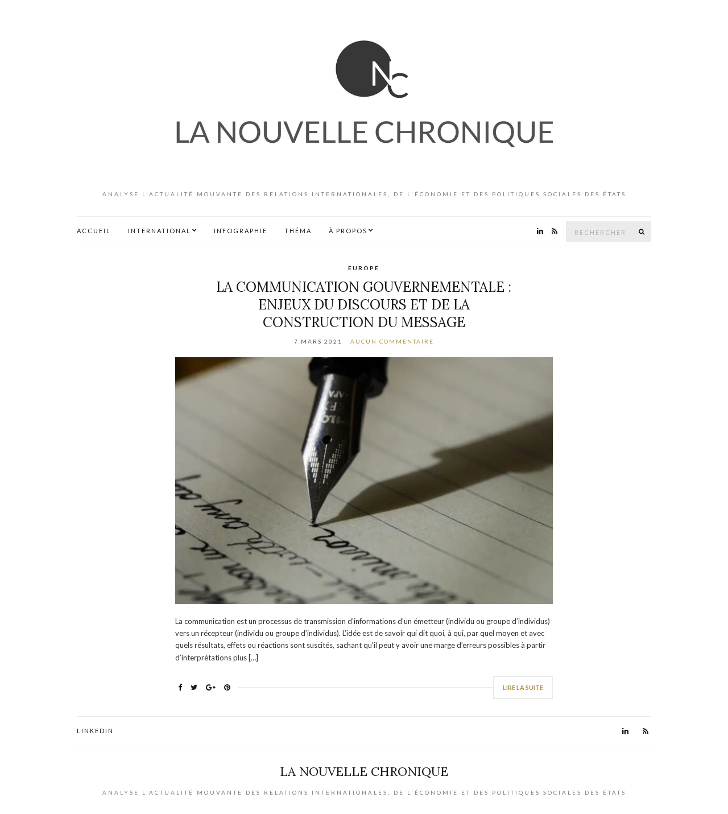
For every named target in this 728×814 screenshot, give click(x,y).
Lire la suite (523, 687)
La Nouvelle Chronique (364, 771)
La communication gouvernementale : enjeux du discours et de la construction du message (363, 304)
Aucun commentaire (392, 341)
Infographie (240, 230)
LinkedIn (95, 730)
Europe (363, 268)
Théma (298, 230)
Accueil (94, 230)
